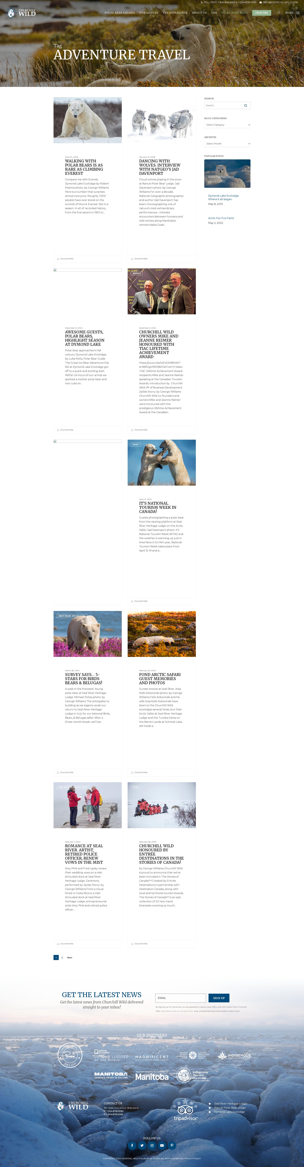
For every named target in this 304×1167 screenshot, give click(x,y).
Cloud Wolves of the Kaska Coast (152, 102)
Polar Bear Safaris (69, 102)
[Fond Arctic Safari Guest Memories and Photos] (162, 693)
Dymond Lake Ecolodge (72, 273)
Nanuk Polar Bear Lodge (230, 1107)
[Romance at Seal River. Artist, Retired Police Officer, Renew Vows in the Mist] (88, 864)
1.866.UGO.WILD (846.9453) (123, 1108)
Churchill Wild (66, 258)
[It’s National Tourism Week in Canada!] (162, 522)
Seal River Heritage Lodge (73, 787)
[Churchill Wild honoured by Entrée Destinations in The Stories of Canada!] (162, 864)
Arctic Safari (140, 616)
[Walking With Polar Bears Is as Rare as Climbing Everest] (88, 179)
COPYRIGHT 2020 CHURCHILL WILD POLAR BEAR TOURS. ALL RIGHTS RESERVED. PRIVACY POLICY (152, 1158)
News (136, 444)
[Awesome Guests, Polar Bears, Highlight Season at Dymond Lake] (88, 351)
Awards (137, 273)
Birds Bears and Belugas (72, 616)
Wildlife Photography (71, 444)
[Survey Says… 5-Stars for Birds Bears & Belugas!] (88, 693)
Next (69, 957)
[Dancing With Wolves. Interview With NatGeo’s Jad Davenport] (162, 179)
